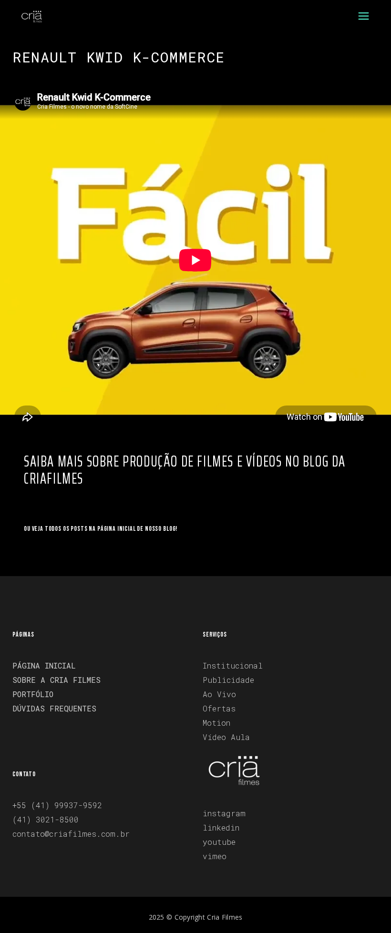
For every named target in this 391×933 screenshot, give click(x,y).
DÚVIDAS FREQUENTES (54, 708)
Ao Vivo (219, 694)
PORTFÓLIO (32, 694)
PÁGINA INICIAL (44, 665)
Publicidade (228, 680)
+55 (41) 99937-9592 (57, 805)
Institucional (233, 665)
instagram (224, 813)
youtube (219, 842)
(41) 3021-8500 (45, 819)
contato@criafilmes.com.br (71, 834)
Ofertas (219, 708)
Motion (216, 723)
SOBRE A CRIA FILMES (56, 680)
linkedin (221, 827)
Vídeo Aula (226, 737)
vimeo (214, 856)
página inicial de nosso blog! (137, 529)
